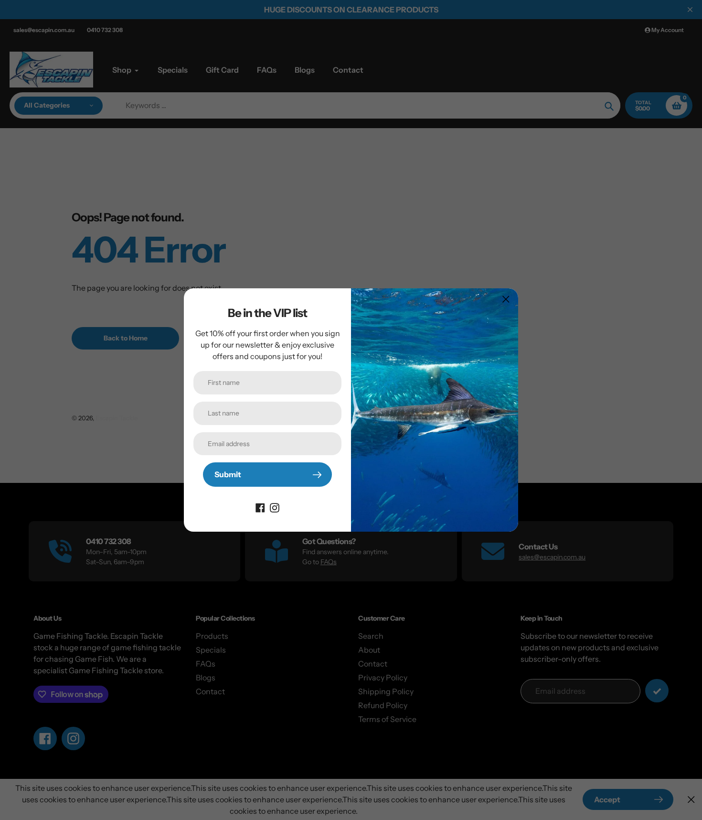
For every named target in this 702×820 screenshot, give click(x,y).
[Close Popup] (506, 299)
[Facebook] (260, 507)
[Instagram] (274, 507)
